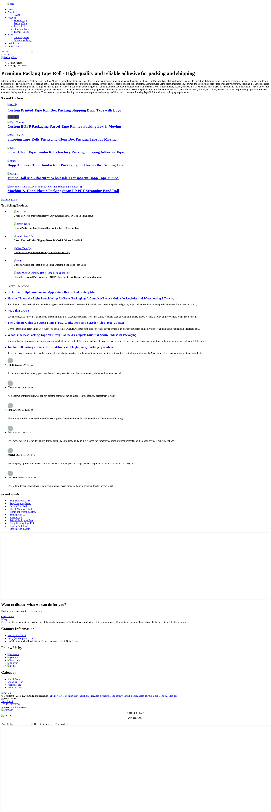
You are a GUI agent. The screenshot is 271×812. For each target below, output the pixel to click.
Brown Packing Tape (126, 695)
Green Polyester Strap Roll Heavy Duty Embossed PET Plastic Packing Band (53, 216)
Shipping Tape (87, 695)
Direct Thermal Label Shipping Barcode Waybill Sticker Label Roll (48, 240)
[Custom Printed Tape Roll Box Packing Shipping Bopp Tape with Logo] (12, 104)
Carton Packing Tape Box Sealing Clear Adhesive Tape (42, 252)
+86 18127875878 (17, 635)
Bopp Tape (158, 695)
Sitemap (54, 695)
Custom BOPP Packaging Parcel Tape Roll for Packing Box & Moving (64, 126)
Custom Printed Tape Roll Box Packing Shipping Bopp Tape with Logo (64, 110)
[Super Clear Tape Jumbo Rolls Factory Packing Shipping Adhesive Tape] (13, 148)
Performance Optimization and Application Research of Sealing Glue (52, 292)
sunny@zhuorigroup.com (20, 638)
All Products (171, 695)
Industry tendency (23, 40)
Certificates (13, 43)
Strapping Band (21, 29)
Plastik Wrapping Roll (21, 509)
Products (12, 17)
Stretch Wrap (20, 20)
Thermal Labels (21, 31)
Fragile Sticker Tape (20, 500)
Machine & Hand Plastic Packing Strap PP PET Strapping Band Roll (63, 191)
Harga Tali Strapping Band (23, 512)
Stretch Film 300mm (20, 528)
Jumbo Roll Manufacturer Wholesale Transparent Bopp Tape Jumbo (63, 178)
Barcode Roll (145, 695)
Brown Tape (16, 517)
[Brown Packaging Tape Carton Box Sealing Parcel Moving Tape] (23, 224)
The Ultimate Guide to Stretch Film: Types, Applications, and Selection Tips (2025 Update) (66, 322)
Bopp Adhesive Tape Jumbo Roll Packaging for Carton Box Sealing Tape (66, 165)
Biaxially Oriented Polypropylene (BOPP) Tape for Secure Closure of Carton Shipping (58, 277)
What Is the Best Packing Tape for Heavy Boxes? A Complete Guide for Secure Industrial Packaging (72, 335)
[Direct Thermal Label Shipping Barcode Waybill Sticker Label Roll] (23, 236)
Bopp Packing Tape (105, 695)
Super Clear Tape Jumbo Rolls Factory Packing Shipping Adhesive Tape (66, 152)
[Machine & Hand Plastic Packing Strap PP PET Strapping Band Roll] (45, 186)
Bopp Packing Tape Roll (22, 523)
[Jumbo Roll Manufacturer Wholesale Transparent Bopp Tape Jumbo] (13, 173)
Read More (13, 117)
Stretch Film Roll (18, 506)
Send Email (7, 701)
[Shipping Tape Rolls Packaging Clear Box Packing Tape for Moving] (16, 135)
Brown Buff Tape (18, 526)
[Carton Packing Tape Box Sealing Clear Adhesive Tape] (22, 248)
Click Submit (7, 616)
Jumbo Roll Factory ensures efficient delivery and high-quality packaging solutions (61, 347)
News (10, 34)
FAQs (17, 15)
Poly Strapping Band (20, 503)
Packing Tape (20, 23)
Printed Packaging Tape (21, 520)
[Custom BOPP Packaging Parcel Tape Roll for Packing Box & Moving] (16, 122)
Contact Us (13, 46)
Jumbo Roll (19, 26)
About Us (12, 12)
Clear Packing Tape (68, 695)
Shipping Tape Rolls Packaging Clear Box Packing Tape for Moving (62, 139)
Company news (21, 37)
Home (11, 9)
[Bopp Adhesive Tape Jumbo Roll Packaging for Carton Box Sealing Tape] (13, 161)
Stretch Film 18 (17, 514)
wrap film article (18, 310)
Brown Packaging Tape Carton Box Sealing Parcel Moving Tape (47, 228)
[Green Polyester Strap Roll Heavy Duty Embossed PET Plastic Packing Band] (20, 211)
